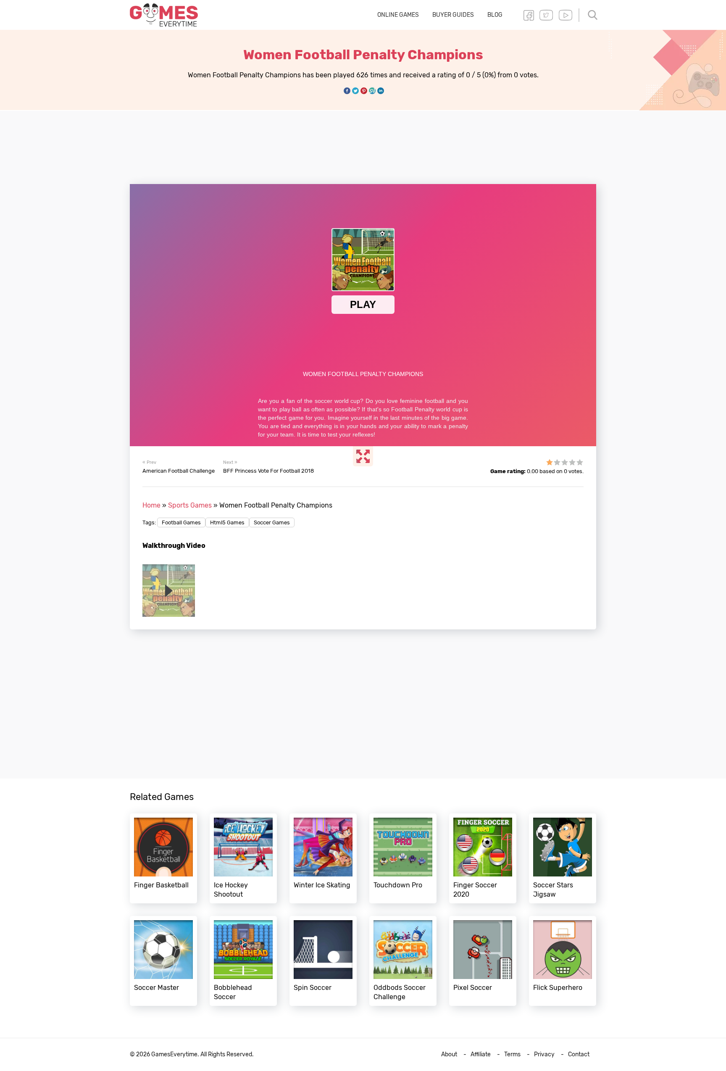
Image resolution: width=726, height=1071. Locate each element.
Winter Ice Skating (323, 858)
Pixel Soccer (482, 961)
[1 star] (549, 462)
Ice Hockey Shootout (243, 858)
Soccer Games (272, 522)
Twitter (546, 15)
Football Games (181, 522)
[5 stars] (580, 462)
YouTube (565, 15)
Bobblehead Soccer (243, 961)
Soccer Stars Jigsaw (562, 858)
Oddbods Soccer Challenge (403, 961)
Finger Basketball (163, 858)
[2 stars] (557, 462)
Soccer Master (163, 961)
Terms (512, 1054)
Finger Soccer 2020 (482, 858)
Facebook (528, 15)
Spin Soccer (323, 961)
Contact (578, 1054)
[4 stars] (572, 462)
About (449, 1054)
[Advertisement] (363, 142)
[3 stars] (564, 462)
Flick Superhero (562, 961)
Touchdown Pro (403, 858)
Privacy (544, 1054)
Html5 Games (227, 522)
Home (151, 505)
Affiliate (481, 1054)
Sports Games (190, 505)
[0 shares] (347, 90)
